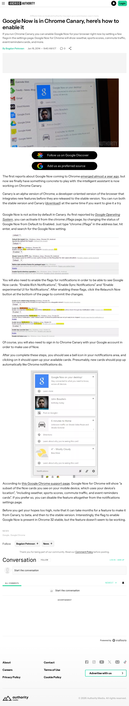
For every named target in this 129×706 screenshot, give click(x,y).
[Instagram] (94, 662)
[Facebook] (86, 662)
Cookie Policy (52, 677)
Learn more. (93, 16)
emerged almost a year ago (100, 176)
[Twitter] (109, 662)
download (53, 203)
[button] (64, 3)
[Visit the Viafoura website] (119, 640)
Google (6, 535)
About (7, 662)
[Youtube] (101, 662)
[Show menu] (3, 3)
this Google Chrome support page (46, 483)
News (6, 531)
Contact (49, 662)
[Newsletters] (117, 662)
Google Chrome (17, 535)
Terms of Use (52, 669)
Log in (113, 560)
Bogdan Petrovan (15, 48)
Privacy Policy (11, 677)
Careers (7, 669)
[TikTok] (125, 662)
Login (122, 3)
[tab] (12, 583)
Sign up (120, 560)
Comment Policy (84, 551)
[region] (64, 600)
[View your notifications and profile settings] (123, 582)
